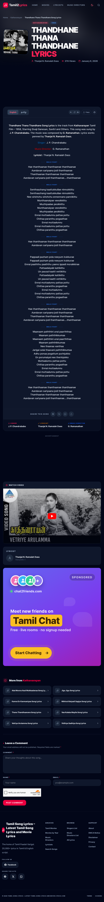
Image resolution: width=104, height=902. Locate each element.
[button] (52, 516)
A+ (78, 112)
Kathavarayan (16, 17)
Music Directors (76, 5)
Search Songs (51, 849)
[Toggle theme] (92, 5)
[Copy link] (71, 414)
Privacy (92, 842)
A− (71, 112)
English (13, 112)
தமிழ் (23, 112)
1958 (53, 23)
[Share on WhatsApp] (65, 414)
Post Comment (14, 803)
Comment (8, 752)
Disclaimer (93, 837)
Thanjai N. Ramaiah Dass (46, 61)
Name (6, 777)
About (91, 828)
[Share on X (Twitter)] (59, 414)
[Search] (98, 5)
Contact (92, 846)
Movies (45, 5)
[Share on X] (13, 877)
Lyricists (58, 5)
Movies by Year (51, 833)
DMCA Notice (94, 833)
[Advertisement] (52, 85)
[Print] (94, 112)
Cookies (98, 896)
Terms (89, 896)
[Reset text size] (74, 112)
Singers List (72, 828)
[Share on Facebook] (53, 414)
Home (35, 5)
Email (56, 777)
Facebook (12, 865)
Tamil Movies (51, 828)
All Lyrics (71, 840)
